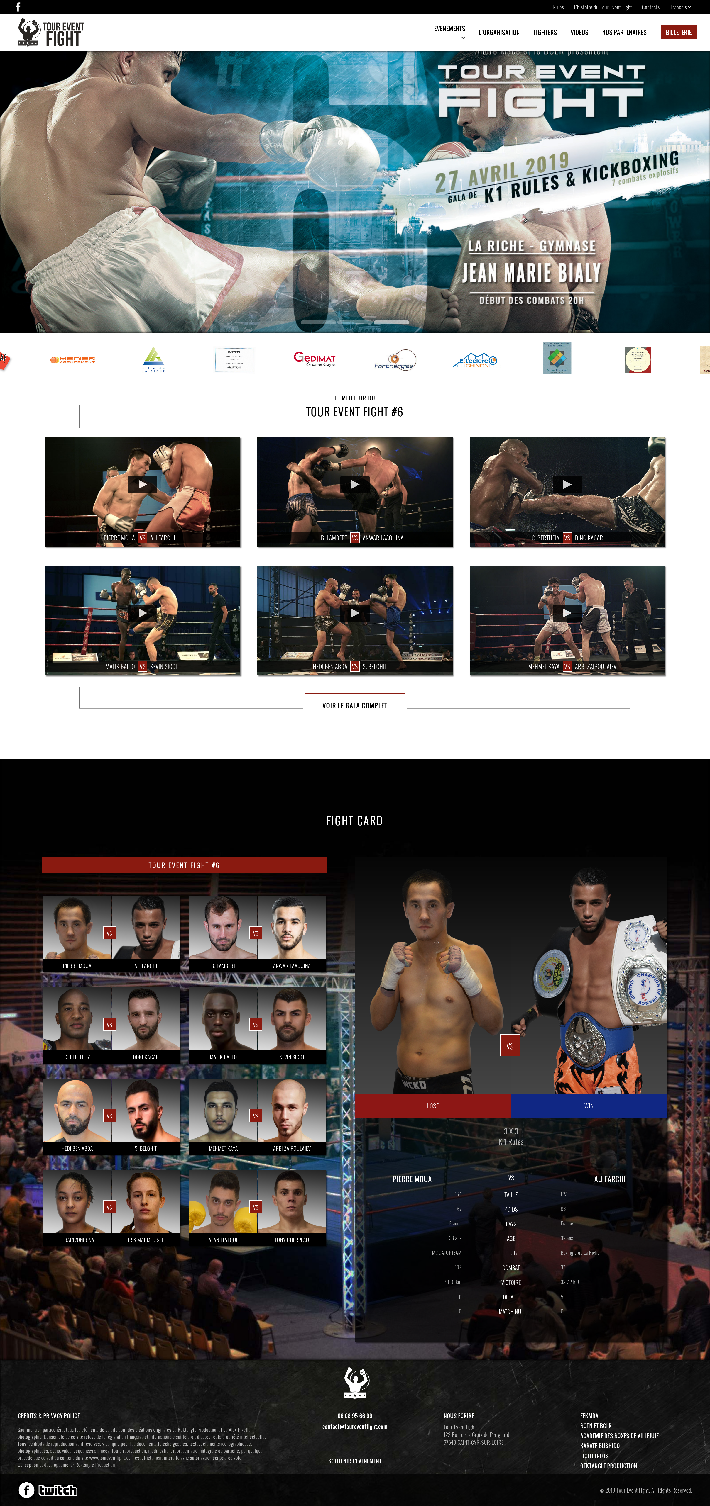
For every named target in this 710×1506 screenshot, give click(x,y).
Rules (558, 7)
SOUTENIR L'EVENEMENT (355, 1461)
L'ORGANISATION (499, 32)
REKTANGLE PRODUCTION (608, 1466)
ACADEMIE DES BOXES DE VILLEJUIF (619, 1436)
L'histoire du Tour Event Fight (603, 7)
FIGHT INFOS (594, 1456)
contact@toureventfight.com (355, 1426)
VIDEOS (580, 32)
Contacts (651, 7)
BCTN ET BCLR (596, 1426)
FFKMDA (589, 1416)
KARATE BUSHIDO (600, 1446)
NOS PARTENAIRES (624, 32)
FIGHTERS (545, 32)
